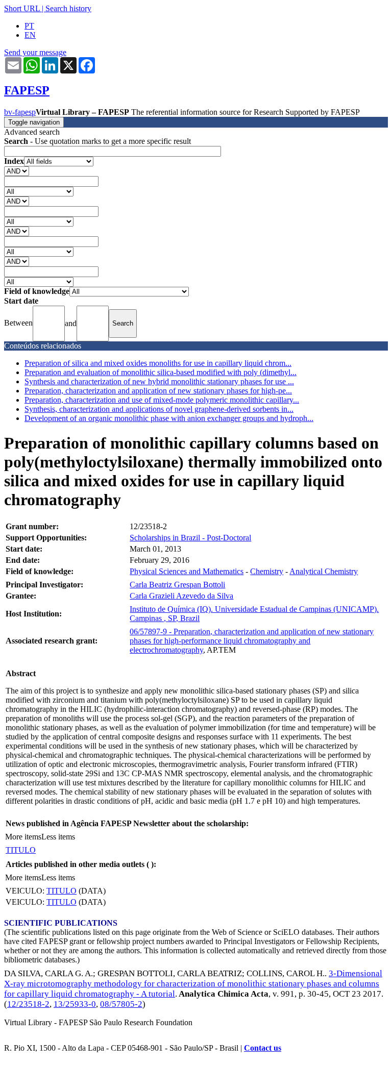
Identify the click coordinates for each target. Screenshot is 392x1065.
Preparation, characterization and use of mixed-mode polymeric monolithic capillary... (161, 399)
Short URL (22, 8)
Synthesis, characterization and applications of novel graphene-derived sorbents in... (158, 409)
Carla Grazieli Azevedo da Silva (181, 595)
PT (29, 25)
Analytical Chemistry (323, 571)
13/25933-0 (75, 1004)
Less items (58, 836)
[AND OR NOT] (16, 170)
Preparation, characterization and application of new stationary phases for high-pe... (158, 390)
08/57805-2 (121, 1004)
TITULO (21, 850)
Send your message (35, 52)
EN (30, 35)
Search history (68, 8)
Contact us (262, 1048)
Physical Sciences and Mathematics (186, 571)
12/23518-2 (28, 1004)
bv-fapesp (20, 112)
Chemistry (266, 571)
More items (23, 836)
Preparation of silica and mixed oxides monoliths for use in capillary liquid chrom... (157, 363)
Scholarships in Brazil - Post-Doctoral (190, 537)
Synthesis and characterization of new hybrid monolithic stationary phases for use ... (159, 381)
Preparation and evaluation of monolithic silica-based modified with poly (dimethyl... (160, 372)
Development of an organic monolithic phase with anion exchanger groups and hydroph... (168, 418)
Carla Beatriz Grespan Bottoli (177, 584)
